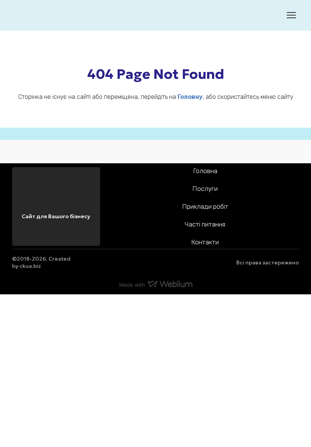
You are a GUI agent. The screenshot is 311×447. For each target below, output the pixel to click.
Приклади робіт (205, 206)
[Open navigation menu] (291, 15)
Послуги (205, 188)
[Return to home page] (23, 15)
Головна (205, 171)
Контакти (205, 242)
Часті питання (205, 224)
